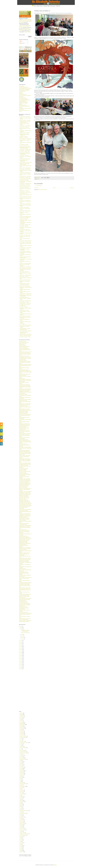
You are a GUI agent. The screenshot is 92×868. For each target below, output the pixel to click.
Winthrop (21, 851)
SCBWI (21, 826)
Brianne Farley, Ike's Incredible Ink (25, 379)
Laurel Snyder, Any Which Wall (24, 506)
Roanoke (21, 822)
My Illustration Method (23, 105)
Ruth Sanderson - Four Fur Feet (25, 303)
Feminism (21, 764)
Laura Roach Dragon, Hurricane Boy (25, 505)
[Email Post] (42, 177)
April (22, 634)
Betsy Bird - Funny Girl (24, 136)
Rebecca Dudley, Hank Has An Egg (25, 569)
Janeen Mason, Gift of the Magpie (24, 453)
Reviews (21, 819)
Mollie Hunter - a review (24, 276)
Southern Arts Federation (24, 833)
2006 (21, 667)
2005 (21, 668)
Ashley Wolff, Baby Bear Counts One (25, 364)
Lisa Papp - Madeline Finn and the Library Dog (25, 257)
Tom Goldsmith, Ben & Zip (23, 612)
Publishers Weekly (23, 813)
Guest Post (22, 773)
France (21, 765)
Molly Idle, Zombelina (22, 549)
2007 (21, 665)
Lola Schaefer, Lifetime (23, 524)
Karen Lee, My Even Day (23, 486)
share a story (22, 828)
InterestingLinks (22, 786)
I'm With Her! (21, 93)
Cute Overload (22, 750)
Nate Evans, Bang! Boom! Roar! (24, 552)
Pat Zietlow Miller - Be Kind (24, 283)
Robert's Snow (22, 823)
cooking (21, 743)
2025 (21, 627)
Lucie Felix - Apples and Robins (25, 263)
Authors (21, 720)
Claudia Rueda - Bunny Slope (25, 158)
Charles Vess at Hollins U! (25, 632)
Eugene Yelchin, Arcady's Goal (24, 434)
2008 (21, 664)
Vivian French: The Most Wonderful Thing (24, 332)
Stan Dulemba (21, 86)
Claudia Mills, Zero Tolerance (24, 391)
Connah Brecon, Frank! (23, 394)
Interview (21, 787)
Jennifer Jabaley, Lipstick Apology (25, 459)
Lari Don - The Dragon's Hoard (25, 235)
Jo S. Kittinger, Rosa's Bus (23, 465)
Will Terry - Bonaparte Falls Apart (25, 335)
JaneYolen (22, 791)
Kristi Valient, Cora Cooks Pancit (24, 502)
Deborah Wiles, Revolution (23, 412)
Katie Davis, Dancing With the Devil (25, 488)
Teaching (21, 842)
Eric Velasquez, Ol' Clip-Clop (24, 430)
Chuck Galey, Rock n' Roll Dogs (24, 385)
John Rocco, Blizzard (22, 470)
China (21, 738)
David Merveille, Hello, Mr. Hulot (24, 404)
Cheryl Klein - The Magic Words (25, 149)
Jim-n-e (21, 792)
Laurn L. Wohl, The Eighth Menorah (25, 509)
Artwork (21, 718)
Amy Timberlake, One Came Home (25, 357)
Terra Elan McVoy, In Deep (23, 602)
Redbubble (22, 817)
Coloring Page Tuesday (24, 742)
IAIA (20, 778)
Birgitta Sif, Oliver (22, 378)
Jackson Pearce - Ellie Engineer (25, 203)
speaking (21, 836)
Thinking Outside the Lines (23, 87)
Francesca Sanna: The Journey (25, 186)
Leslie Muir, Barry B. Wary (23, 510)
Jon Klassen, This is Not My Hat (24, 479)
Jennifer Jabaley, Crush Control (24, 458)
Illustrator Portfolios (23, 783)
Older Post (72, 187)
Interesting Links (24, 21)
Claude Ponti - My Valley (24, 155)
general (20, 30)
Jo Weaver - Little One (24, 219)
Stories (21, 840)
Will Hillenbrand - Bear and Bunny (26, 334)
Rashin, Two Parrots (22, 568)
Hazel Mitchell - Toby (23, 193)
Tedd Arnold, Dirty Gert (23, 601)
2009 (21, 662)
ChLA (21, 740)
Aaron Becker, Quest (22, 341)
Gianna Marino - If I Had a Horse (25, 192)
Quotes (21, 814)
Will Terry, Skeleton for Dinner (24, 621)
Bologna (27, 25)
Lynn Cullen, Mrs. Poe (23, 529)
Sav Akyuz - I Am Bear (23, 306)
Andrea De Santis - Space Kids (25, 120)
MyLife (21, 804)
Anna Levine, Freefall (22, 360)
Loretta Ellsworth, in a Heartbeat (24, 526)
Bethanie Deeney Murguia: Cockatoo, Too (24, 134)
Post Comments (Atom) (43, 189)
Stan (21, 837)
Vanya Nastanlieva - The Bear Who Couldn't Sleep (25, 329)
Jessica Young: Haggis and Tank (25, 216)
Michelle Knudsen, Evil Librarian (24, 539)
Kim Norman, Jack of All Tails (24, 496)
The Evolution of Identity (23, 98)
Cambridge (22, 732)
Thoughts (21, 845)
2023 (21, 642)
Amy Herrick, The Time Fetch (24, 356)
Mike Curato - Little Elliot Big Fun (25, 275)
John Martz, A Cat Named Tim (24, 482)
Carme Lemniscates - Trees (24, 145)
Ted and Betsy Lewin (22, 600)
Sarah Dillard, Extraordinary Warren (25, 582)
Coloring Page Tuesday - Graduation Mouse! (25, 631)
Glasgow (21, 772)
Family (21, 763)
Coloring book (22, 741)
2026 (21, 626)
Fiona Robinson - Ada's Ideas (25, 184)
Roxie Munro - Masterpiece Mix (25, 300)
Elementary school (23, 759)
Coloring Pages (46, 5)
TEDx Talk (21, 26)
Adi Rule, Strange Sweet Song (24, 346)
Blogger (55, 864)
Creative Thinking (23, 747)
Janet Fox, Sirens (22, 454)
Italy (20, 788)
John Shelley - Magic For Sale (25, 224)
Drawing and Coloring (24, 752)
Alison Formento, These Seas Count (25, 351)
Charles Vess (44, 13)
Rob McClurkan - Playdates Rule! (25, 293)
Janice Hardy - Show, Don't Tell (25, 210)
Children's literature (23, 736)
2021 (21, 645)
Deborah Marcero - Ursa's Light (25, 176)
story (21, 841)
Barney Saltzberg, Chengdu (24, 369)
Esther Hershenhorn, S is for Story (25, 433)
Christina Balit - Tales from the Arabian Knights (25, 154)
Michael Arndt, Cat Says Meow (24, 537)
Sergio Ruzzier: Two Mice (24, 310)
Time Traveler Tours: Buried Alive (25, 325)
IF (20, 781)
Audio (21, 719)
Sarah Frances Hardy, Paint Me (24, 584)
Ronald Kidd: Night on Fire (24, 297)
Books (41, 5)
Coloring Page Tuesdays (27, 19)
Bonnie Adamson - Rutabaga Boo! (26, 138)
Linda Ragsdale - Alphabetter (25, 251)
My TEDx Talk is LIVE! (22, 94)
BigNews (21, 723)
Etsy (20, 760)
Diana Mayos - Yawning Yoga (25, 177)
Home (35, 5)
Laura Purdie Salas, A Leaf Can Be (25, 504)
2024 (21, 640)
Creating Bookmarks (22, 100)
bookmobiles (22, 728)
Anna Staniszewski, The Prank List (25, 361)
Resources (52, 5)
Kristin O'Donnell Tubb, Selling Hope (25, 503)
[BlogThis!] (45, 177)
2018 (21, 649)
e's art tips (21, 755)
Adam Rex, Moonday (22, 345)
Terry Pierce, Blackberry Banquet (24, 603)
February (22, 637)
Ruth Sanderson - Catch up (24, 302)
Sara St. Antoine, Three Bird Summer (25, 577)
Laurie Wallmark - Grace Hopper (25, 247)
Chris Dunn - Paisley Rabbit (24, 151)
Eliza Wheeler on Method (24, 180)
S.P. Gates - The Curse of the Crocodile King (25, 305)
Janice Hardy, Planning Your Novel (25, 452)
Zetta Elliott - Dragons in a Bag (25, 336)
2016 (21, 652)
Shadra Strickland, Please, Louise (25, 587)
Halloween (22, 774)
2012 (21, 658)
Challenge (22, 733)
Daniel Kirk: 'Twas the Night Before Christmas (24, 164)
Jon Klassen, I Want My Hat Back (24, 478)
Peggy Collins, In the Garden (24, 560)
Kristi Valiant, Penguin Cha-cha (24, 501)
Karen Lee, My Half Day (23, 487)
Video (21, 850)
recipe (21, 815)
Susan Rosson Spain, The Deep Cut (25, 598)
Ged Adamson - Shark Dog (24, 190)
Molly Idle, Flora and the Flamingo (25, 547)
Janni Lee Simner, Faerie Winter (24, 455)
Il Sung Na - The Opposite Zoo (25, 200)
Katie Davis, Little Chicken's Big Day (25, 491)
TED (21, 844)
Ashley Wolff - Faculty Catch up (25, 125)
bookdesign (22, 727)
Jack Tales (24, 26)
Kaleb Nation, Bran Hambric (24, 485)
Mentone (21, 797)
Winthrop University (22, 25)
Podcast (21, 808)
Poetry (21, 809)
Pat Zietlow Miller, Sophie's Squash (25, 558)
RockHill (21, 824)
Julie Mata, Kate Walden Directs (24, 484)
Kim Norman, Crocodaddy (23, 495)
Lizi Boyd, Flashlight (22, 520)
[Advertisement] (25, 690)
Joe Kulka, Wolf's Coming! (23, 468)
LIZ (20, 795)
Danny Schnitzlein (23, 751)
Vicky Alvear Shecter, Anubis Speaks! (25, 613)
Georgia (21, 769)
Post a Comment (38, 185)
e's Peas (21, 756)
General (21, 768)
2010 (21, 661)
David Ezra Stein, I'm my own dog (24, 403)
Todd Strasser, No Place (23, 606)
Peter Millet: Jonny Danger (24, 284)
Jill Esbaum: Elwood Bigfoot (24, 217)
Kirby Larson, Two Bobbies (23, 500)
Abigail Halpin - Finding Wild (25, 116)
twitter (21, 849)
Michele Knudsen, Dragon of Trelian (25, 538)
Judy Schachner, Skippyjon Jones (25, 483)
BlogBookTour (22, 724)
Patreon (21, 805)
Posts (22, 41)
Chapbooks (22, 734)
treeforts (22, 29)
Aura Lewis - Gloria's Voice (24, 127)
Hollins (21, 777)
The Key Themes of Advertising (24, 89)
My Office (20, 104)
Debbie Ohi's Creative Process (25, 172)
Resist (21, 818)
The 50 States (22, 323)
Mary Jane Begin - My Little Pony (25, 268)
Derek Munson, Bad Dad (23, 413)
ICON (21, 779)
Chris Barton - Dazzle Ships (24, 150)
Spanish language (23, 835)
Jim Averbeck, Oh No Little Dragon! (25, 464)
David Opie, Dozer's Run (23, 405)
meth (21, 799)
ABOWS (21, 714)
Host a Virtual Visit (22, 97)
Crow (21, 749)
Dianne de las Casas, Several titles (25, 414)
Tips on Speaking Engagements (24, 99)
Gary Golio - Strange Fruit (24, 187)
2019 (21, 648)
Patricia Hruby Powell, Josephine (24, 559)
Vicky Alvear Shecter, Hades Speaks (25, 620)
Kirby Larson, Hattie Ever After (24, 497)
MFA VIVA (20, 92)
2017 (21, 651)
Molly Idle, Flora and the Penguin (24, 548)
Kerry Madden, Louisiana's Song (24, 492)
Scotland (21, 827)
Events (27, 28)
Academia (21, 715)
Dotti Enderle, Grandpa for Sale (24, 423)
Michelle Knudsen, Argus (23, 542)
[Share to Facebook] (47, 177)
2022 (21, 643)
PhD (21, 806)
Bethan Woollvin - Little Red (24, 132)
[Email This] (44, 177)
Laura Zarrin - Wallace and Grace (25, 240)
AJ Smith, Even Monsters (23, 347)
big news (21, 722)
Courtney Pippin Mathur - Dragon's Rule (24, 160)
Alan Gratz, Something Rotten (24, 348)
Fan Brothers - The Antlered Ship (25, 183)
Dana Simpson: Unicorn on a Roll (25, 162)
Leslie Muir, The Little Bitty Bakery (24, 513)
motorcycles (22, 801)
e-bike (21, 754)
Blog (38, 5)
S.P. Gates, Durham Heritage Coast (25, 594)
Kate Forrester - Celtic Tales (24, 229)
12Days (21, 713)
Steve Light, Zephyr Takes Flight (24, 599)
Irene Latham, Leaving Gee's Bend (25, 447)
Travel (21, 846)
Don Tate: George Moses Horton (25, 178)
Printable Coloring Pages (24, 810)
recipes (28, 29)
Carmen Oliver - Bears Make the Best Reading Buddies (25, 147)
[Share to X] (46, 177)
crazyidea (21, 746)
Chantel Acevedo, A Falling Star (24, 384)
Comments (22, 43)
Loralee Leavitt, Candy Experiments (25, 525)
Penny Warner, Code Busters (24, 561)
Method (24, 28)
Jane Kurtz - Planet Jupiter (24, 207)
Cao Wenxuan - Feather (24, 144)
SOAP (21, 831)
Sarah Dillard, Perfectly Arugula (24, 583)
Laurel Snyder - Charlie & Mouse (25, 242)
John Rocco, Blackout (22, 469)
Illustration (22, 782)
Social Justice (22, 832)
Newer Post (36, 187)
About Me (58, 5)
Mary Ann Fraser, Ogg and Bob (24, 530)
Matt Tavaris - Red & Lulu (24, 271)
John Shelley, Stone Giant (23, 473)
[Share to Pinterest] (48, 177)
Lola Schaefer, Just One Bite (24, 523)
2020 (21, 646)
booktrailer (22, 731)
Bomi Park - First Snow (24, 137)
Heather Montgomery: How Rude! (25, 196)
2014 (21, 655)
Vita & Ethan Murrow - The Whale (25, 330)
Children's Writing (23, 737)
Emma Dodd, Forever (22, 427)
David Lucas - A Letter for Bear (25, 169)
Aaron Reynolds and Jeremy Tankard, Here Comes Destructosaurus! (24, 343)
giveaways (22, 770)
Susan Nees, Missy (22, 597)
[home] (32, 5)
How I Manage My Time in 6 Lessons (25, 88)
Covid (21, 745)
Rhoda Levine (21, 570)
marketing (21, 796)
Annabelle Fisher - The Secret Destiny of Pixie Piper (25, 122)
